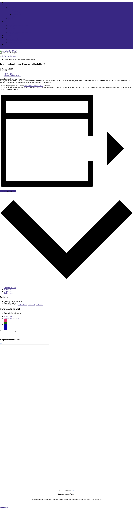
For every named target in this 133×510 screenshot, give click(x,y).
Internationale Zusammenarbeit (18, 25)
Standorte (7, 35)
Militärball (39, 305)
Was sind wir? (12, 7)
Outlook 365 (8, 291)
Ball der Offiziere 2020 (12, 76)
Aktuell (6, 2)
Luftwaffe (11, 27)
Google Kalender (10, 288)
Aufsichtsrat (16, 13)
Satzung (11, 20)
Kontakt (6, 46)
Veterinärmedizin (13, 34)
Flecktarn (11, 23)
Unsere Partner (13, 16)
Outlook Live (8, 293)
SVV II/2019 (8, 74)
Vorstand (15, 11)
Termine (6, 4)
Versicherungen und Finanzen (18, 41)
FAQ (5, 44)
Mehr (5, 37)
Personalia (11, 9)
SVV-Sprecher (17, 14)
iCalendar (7, 289)
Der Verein (7, 6)
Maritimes (11, 28)
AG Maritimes (22, 305)
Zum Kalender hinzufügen (8, 191)
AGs (5, 21)
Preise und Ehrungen (15, 42)
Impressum (4, 507)
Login (6, 48)
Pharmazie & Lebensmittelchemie (19, 32)
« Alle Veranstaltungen (8, 56)
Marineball (31, 305)
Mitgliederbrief (13, 39)
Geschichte (12, 18)
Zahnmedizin (12, 30)
